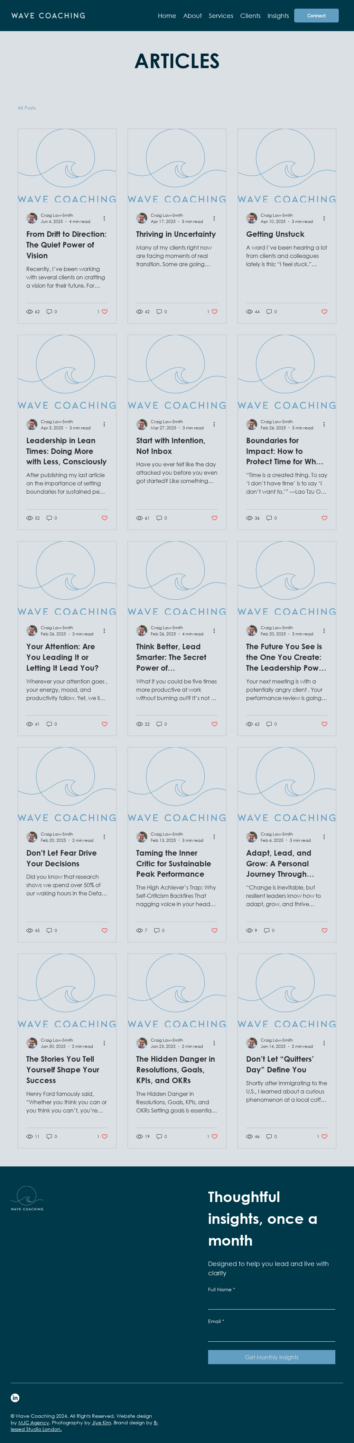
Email (216, 1321)
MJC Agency (33, 1422)
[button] (221, 16)
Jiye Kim (101, 1422)
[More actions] (107, 218)
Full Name (221, 1289)
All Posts (27, 107)
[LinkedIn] (15, 1398)
